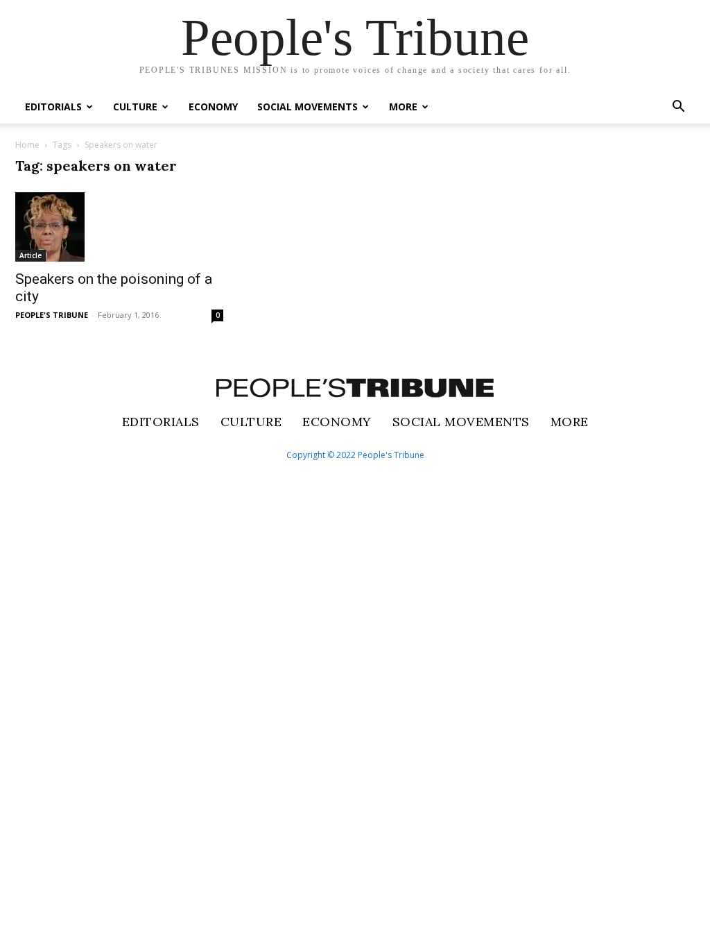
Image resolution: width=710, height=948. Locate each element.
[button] (678, 107)
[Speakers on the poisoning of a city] (119, 227)
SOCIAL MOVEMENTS (307, 106)
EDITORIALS (53, 106)
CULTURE (135, 106)
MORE (403, 106)
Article (30, 255)
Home (27, 145)
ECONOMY (213, 106)
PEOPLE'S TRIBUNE (51, 315)
